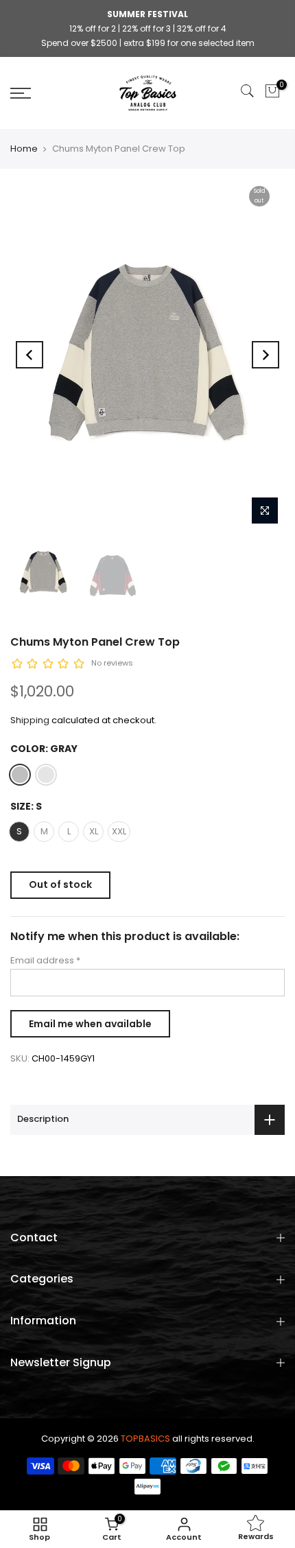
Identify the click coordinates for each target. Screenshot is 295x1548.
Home (24, 148)
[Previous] (29, 354)
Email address (45, 960)
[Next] (265, 354)
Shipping (29, 720)
